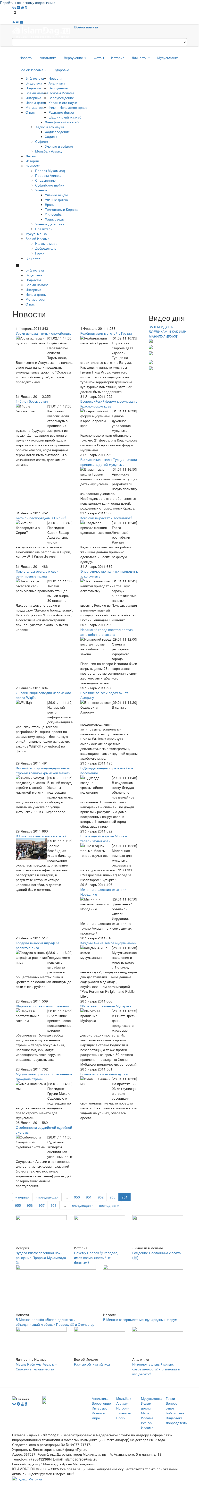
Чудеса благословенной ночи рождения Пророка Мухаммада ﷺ (41, 1257)
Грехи (39, 253)
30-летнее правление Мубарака (106, 1005)
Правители (43, 228)
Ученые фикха (56, 199)
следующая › (82, 1205)
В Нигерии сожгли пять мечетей (41, 835)
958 (54, 1205)
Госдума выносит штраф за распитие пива (37, 945)
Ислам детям (36, 102)
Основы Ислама (61, 92)
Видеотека (33, 83)
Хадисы (51, 136)
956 (30, 1205)
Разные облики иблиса (92, 1364)
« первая (22, 1197)
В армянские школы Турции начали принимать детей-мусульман (108, 462)
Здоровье (61, 69)
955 (18, 1205)
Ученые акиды (56, 194)
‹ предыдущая (47, 1197)
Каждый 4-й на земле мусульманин (108, 942)
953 (113, 1197)
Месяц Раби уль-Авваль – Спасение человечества (36, 1366)
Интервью (33, 97)
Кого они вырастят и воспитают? (106, 517)
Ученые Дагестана (50, 223)
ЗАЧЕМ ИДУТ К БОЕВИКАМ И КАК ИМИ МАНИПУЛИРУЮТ (168, 331)
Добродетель (45, 248)
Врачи (50, 204)
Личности (140, 57)
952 (101, 1197)
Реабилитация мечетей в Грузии (106, 333)
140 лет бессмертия (32, 401)
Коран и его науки (63, 102)
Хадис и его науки (49, 126)
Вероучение (74, 57)
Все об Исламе (31, 69)
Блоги (120, 1417)
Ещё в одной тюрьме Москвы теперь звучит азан (103, 838)
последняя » (109, 1205)
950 (77, 1197)
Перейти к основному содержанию (27, 2)
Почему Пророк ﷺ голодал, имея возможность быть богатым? (96, 1257)
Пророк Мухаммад (50, 170)
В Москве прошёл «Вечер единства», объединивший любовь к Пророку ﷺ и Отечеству (55, 1322)
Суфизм (41, 141)
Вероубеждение (61, 97)
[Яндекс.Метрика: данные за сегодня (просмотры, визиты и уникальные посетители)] (27, 1479)
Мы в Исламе (147, 1415)
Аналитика (48, 57)
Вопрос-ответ (172, 1405)
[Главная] (43, 30)
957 (42, 1205)
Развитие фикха (61, 112)
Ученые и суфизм (59, 146)
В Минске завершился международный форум (140, 1319)
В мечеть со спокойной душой (104, 1073)
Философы (53, 214)
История (117, 57)
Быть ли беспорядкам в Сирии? (41, 517)
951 (89, 1197)
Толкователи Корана (61, 209)
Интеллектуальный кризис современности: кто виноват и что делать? (156, 1369)
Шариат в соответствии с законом (42, 1005)
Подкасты (33, 87)
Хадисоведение (57, 131)
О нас (30, 112)
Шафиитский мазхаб (65, 117)
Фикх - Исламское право (68, 107)
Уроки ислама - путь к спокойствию (44, 333)
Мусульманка (168, 57)
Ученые (41, 189)
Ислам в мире (46, 243)
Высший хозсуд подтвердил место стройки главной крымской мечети (43, 770)
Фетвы (99, 57)
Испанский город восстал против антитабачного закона (106, 632)
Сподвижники (46, 180)
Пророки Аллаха (48, 175)
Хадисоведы (55, 219)
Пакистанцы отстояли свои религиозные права (37, 573)
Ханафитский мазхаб (62, 121)
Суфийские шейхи (49, 185)
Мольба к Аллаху (48, 151)
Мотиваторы (35, 107)
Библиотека (34, 78)
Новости (26, 57)
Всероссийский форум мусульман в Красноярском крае (108, 403)
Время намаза (86, 27)
